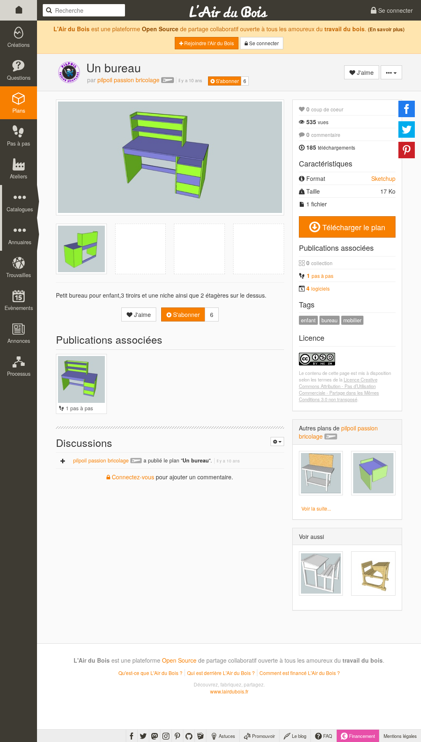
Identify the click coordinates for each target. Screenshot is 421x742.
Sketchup (383, 178)
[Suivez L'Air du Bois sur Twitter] (143, 736)
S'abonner (227, 80)
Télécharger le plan (352, 227)
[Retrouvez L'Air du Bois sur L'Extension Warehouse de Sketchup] (200, 736)
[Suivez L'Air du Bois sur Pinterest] (177, 736)
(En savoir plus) (386, 29)
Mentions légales (400, 736)
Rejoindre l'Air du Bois (208, 42)
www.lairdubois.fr (229, 691)
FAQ (327, 736)
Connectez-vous (132, 477)
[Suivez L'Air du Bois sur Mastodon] (154, 736)
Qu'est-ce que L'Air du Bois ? (150, 672)
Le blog (298, 736)
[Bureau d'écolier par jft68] (321, 573)
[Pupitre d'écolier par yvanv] (373, 573)
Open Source (160, 29)
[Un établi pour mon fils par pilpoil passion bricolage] (321, 473)
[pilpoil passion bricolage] (69, 72)
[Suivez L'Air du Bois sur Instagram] (165, 736)
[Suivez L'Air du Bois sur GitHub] (188, 736)
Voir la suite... (316, 508)
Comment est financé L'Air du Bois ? (299, 672)
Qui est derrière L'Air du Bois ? (221, 672)
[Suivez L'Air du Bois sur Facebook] (131, 736)
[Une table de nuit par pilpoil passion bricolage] (373, 473)
